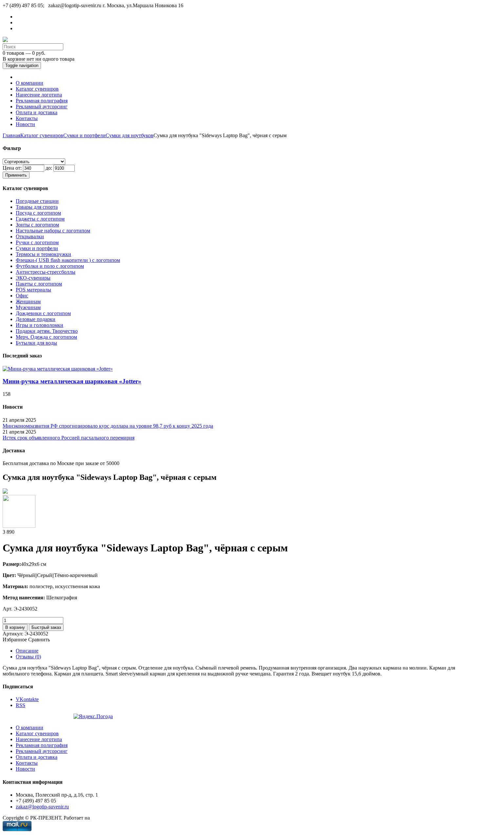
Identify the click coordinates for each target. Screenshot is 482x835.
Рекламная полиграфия (42, 745)
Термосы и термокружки (43, 254)
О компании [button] (29, 83)
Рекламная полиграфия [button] (42, 100)
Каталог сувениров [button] (37, 89)
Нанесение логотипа (39, 739)
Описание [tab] (27, 650)
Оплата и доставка (36, 757)
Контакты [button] (27, 118)
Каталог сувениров (41, 135)
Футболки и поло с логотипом (50, 266)
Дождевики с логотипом (43, 313)
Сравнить (39, 639)
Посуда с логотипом (38, 213)
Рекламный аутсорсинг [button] (42, 106)
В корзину (15, 627)
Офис (22, 295)
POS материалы (33, 289)
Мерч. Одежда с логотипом (46, 337)
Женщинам (28, 301)
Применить (16, 175)
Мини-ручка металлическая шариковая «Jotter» (72, 381)
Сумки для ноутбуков (129, 135)
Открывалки (30, 236)
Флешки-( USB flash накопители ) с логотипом (68, 260)
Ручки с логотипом (37, 242)
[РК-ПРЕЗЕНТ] (5, 40)
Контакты (27, 763)
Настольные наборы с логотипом (53, 230)
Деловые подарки (35, 319)
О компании (29, 727)
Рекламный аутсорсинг (42, 751)
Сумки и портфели (84, 135)
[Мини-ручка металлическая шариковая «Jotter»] (58, 369)
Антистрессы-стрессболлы (45, 272)
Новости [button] (25, 124)
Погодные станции (37, 201)
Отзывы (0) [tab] (28, 656)
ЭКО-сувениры (33, 278)
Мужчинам (28, 307)
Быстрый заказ (46, 627)
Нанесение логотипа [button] (39, 94)
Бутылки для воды (36, 343)
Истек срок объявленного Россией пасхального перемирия (68, 437)
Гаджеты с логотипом (40, 219)
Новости (25, 769)
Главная (11, 135)
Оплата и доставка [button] (36, 112)
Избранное (15, 639)
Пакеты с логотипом (39, 284)
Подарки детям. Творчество (47, 331)
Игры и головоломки (39, 325)
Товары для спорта (37, 207)
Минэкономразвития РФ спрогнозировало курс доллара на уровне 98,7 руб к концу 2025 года (108, 426)
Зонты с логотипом (37, 224)
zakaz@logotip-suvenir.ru (42, 806)
